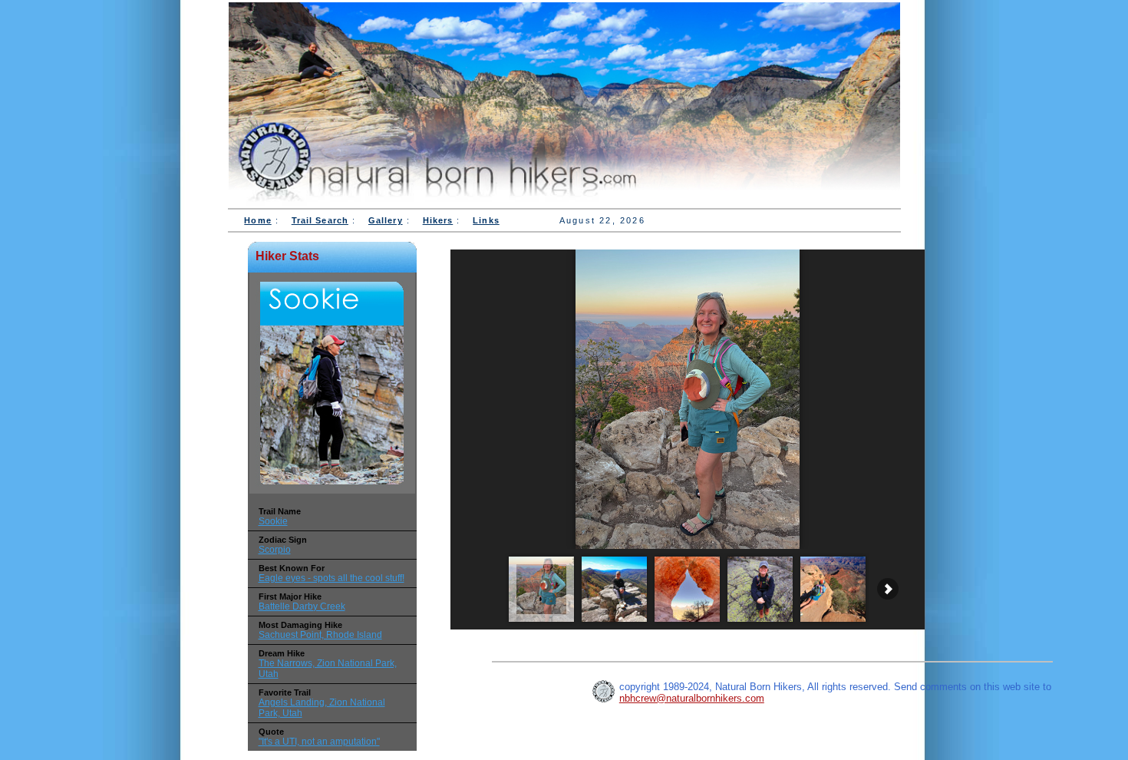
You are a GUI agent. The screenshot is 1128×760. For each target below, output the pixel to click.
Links (486, 220)
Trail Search (320, 220)
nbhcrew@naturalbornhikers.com (691, 698)
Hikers (438, 220)
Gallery (385, 220)
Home (257, 220)
